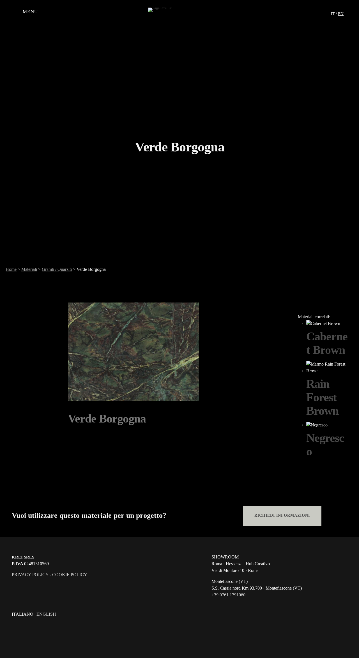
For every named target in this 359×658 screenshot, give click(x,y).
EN (341, 13)
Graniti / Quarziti (57, 269)
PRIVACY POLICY (30, 574)
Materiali (29, 269)
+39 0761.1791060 (228, 594)
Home (11, 269)
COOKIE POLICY (69, 574)
